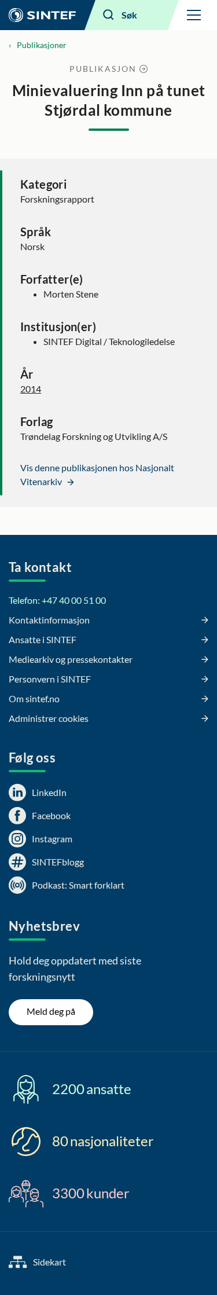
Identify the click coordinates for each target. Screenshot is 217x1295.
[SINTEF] (42, 15)
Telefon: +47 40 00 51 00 (57, 600)
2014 (30, 388)
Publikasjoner (42, 45)
